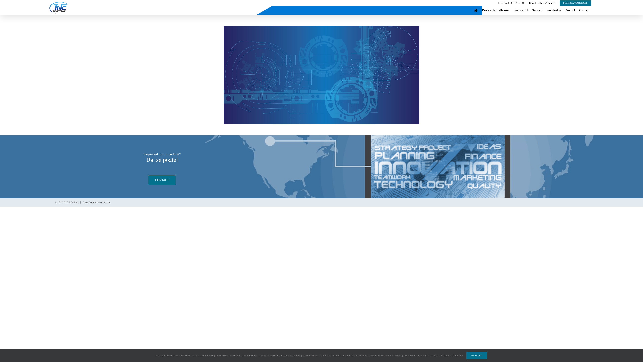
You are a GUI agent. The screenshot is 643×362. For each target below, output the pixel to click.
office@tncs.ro (546, 3)
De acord (476, 355)
